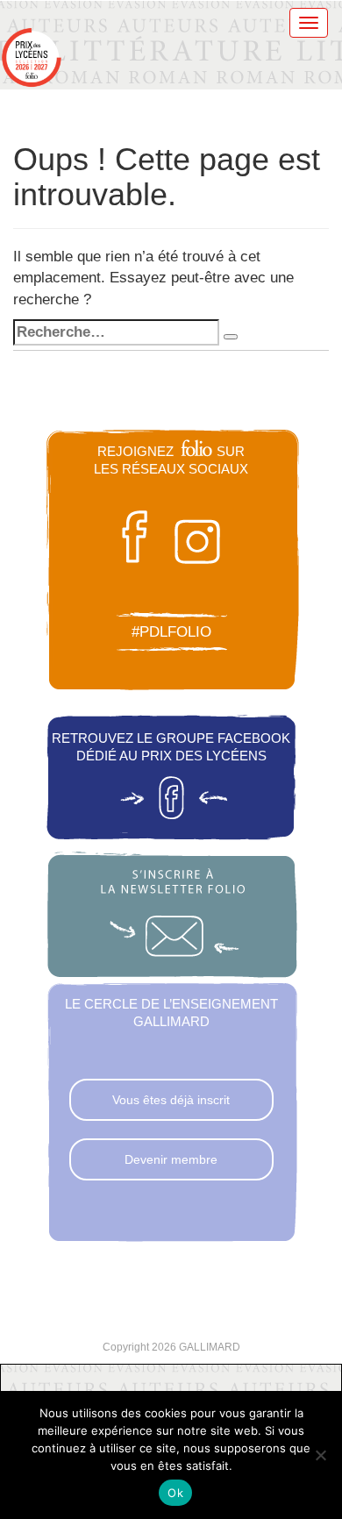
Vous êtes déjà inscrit (171, 1100)
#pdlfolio (171, 632)
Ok (175, 1493)
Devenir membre (171, 1159)
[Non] (320, 1455)
